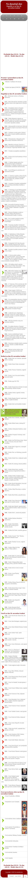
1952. (6, 218)
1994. (6, 290)
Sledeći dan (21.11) (17, 56)
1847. (6, 632)
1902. (6, 423)
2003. (6, 343)
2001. (6, 326)
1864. (6, 404)
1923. (6, 170)
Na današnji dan (19, 872)
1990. (6, 600)
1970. (6, 567)
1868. (6, 638)
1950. (6, 693)
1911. (6, 446)
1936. (6, 676)
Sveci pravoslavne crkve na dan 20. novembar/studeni (12, 793)
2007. (6, 769)
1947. (6, 212)
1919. (6, 162)
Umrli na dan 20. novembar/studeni (13, 613)
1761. (6, 381)
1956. (6, 530)
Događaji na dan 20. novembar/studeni (14, 94)
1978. (6, 711)
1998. (6, 307)
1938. (6, 500)
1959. (6, 225)
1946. (6, 512)
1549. (6, 615)
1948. (6, 518)
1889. (6, 409)
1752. (6, 369)
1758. (6, 627)
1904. (6, 434)
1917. (6, 151)
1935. (6, 671)
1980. (6, 255)
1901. (6, 417)
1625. (6, 364)
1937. (6, 495)
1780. (6, 118)
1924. (6, 175)
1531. (6, 108)
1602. (6, 358)
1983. (6, 264)
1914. (6, 458)
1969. (6, 562)
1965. (6, 555)
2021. (6, 785)
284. (6, 96)
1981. (6, 588)
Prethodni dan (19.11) (11, 54)
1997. (6, 734)
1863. (6, 398)
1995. (6, 299)
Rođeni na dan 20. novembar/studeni (13, 356)
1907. (6, 440)
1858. (6, 392)
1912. (6, 452)
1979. (6, 573)
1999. (6, 320)
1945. (6, 189)
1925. (6, 489)
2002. (6, 334)
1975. (6, 705)
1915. (6, 463)
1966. (6, 249)
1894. (6, 644)
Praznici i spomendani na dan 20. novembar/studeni (12, 78)
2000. (6, 740)
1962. (6, 243)
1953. (6, 524)
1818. (6, 126)
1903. (6, 139)
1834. (6, 387)
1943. (6, 183)
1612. (6, 621)
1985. (6, 270)
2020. (6, 776)
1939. (6, 506)
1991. (6, 284)
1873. (6, 132)
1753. (6, 375)
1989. (6, 593)
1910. (6, 144)
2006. (6, 762)
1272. (6, 101)
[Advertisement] (14, 37)
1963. (6, 541)
